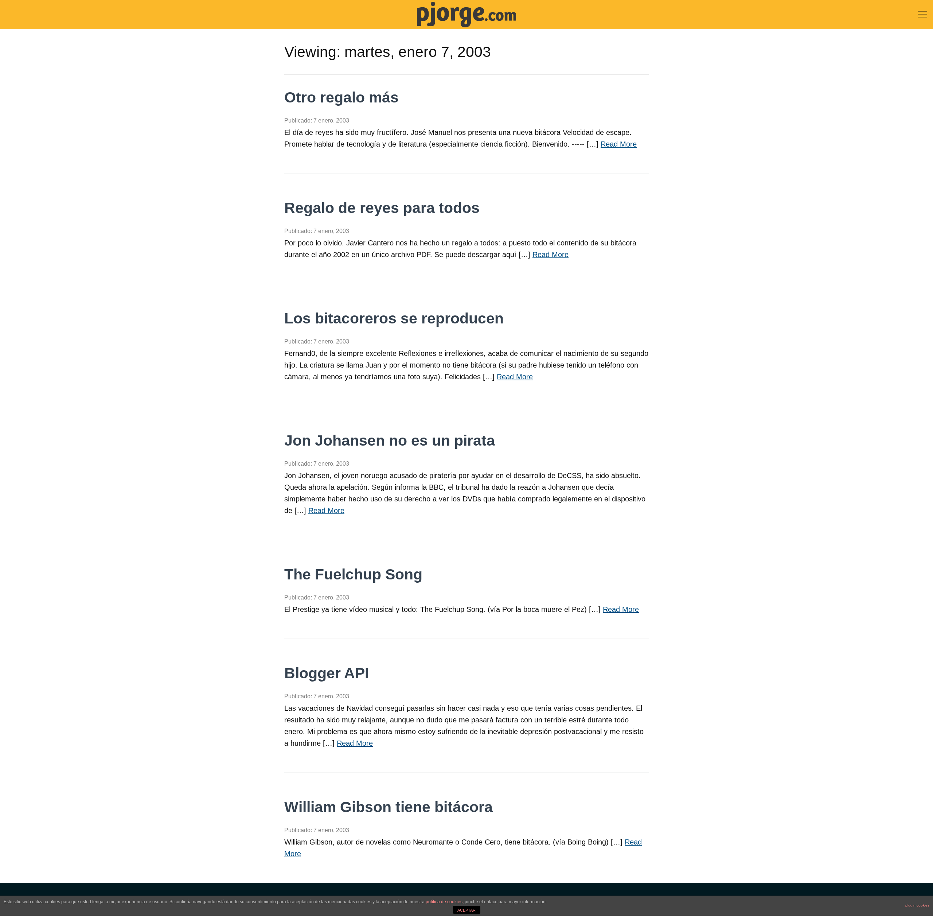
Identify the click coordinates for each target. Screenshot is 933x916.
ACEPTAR (466, 910)
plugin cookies (917, 905)
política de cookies (444, 901)
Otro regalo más (341, 97)
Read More (619, 144)
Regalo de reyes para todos (382, 207)
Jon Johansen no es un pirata (389, 440)
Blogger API (326, 673)
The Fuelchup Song (353, 574)
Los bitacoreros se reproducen (394, 318)
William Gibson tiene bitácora (388, 807)
